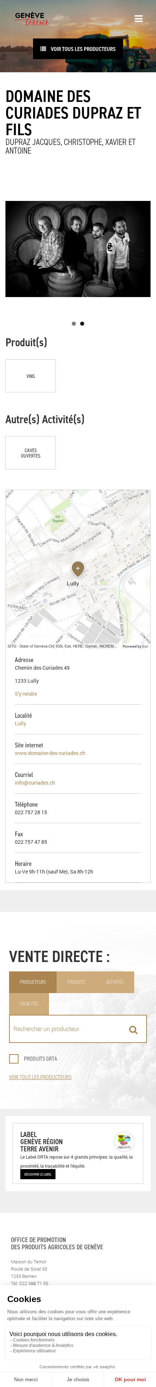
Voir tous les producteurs (40, 1077)
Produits (76, 982)
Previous (15, 249)
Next (141, 249)
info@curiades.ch (35, 782)
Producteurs (33, 982)
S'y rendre (26, 693)
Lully (20, 723)
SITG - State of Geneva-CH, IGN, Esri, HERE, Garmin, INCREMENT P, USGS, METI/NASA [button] (64, 646)
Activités (115, 982)
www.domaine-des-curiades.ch (50, 753)
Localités (29, 1004)
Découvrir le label (38, 1174)
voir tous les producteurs (83, 48)
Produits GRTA (40, 1058)
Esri (145, 646)
